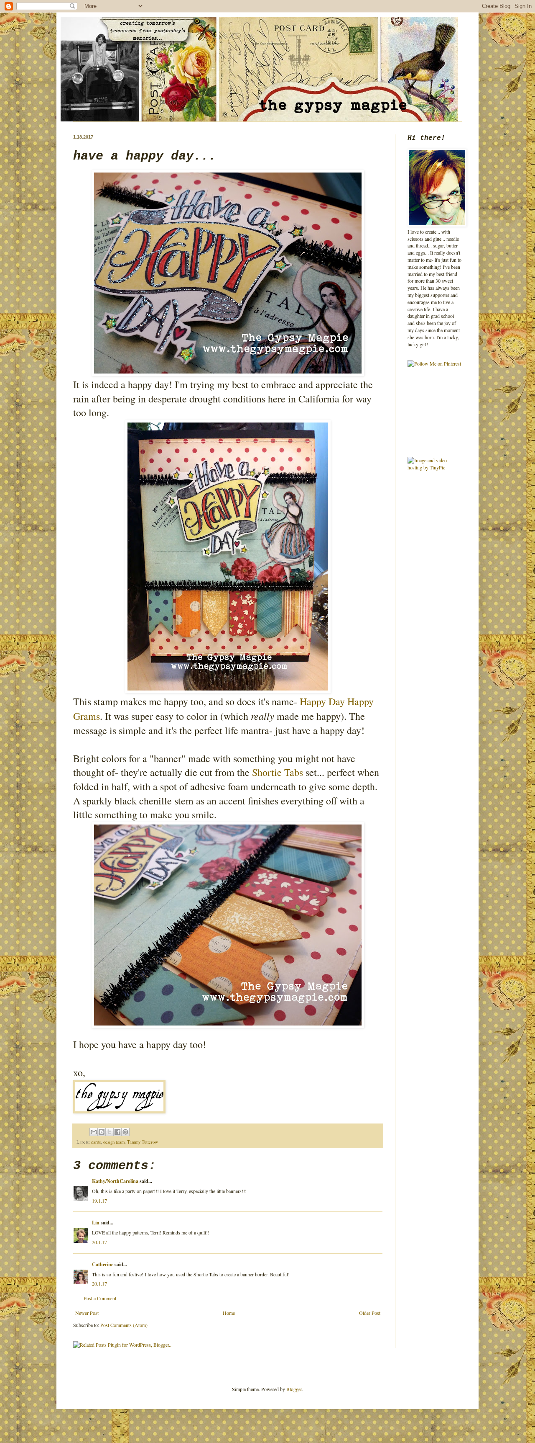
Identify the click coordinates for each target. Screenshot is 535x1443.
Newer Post (87, 1312)
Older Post (369, 1312)
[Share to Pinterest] (125, 1132)
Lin (95, 1222)
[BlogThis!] (101, 1132)
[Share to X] (109, 1132)
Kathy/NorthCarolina (115, 1181)
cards (96, 1142)
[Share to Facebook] (117, 1132)
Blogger (294, 1389)
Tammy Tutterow (142, 1142)
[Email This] (93, 1132)
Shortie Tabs (277, 772)
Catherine (102, 1264)
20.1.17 (99, 1242)
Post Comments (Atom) (124, 1325)
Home (229, 1312)
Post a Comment (100, 1298)
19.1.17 (99, 1200)
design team (114, 1142)
